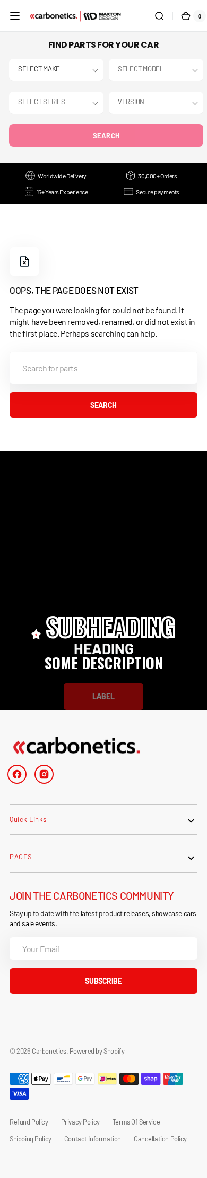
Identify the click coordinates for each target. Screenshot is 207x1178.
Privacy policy (80, 1122)
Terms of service (136, 1122)
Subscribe (103, 980)
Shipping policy (30, 1139)
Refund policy (29, 1122)
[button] (15, 16)
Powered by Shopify (97, 1051)
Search (106, 135)
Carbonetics (49, 1051)
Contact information (92, 1139)
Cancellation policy (160, 1139)
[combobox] (103, 368)
